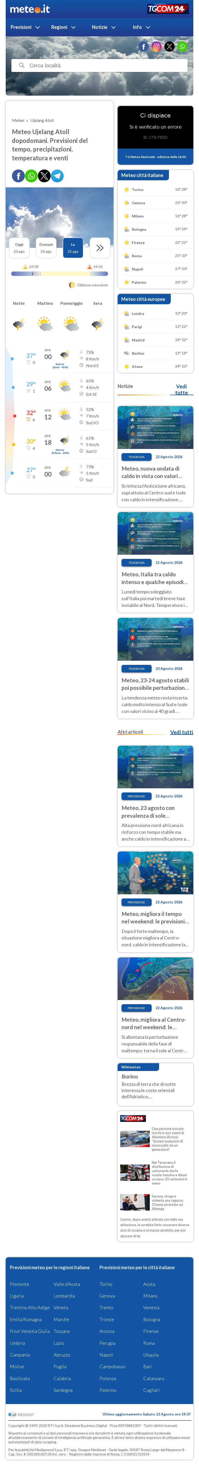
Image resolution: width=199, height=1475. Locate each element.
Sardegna (63, 1390)
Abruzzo (62, 1355)
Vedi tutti (181, 732)
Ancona (107, 1331)
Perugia (107, 1343)
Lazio (59, 1343)
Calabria (62, 1378)
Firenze (151, 1331)
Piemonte (19, 1284)
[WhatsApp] (182, 46)
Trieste (107, 1319)
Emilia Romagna (26, 1319)
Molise (17, 1366)
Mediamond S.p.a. (49, 1449)
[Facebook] (143, 46)
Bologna (151, 1319)
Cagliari (151, 1390)
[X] (169, 46)
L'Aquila (151, 1355)
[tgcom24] (168, 9)
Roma (149, 1343)
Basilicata (20, 1378)
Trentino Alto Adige (30, 1307)
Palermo (108, 1390)
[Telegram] (57, 175)
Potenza (108, 1378)
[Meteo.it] (30, 9)
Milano (150, 1296)
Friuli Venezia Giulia (30, 1331)
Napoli (106, 1355)
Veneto (61, 1307)
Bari (147, 1366)
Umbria (17, 1343)
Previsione (136, 796)
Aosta (149, 1284)
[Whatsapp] (31, 175)
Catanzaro (153, 1378)
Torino (106, 1284)
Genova (107, 1296)
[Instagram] (156, 46)
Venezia (151, 1307)
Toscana (62, 1331)
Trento (106, 1307)
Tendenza (137, 457)
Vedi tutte (181, 389)
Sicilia (16, 1390)
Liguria (17, 1296)
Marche (61, 1319)
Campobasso (112, 1366)
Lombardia (64, 1296)
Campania (20, 1355)
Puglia (60, 1366)
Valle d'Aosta (67, 1284)
